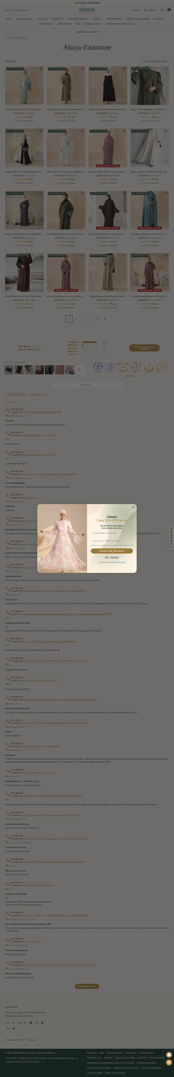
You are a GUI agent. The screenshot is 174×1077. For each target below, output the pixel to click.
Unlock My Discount (112, 551)
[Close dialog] (133, 507)
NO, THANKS (112, 557)
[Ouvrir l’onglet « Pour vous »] (169, 1062)
